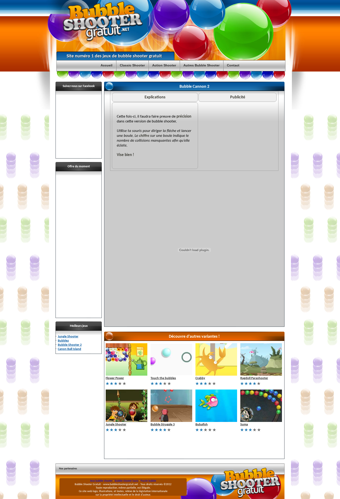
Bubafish (201, 424)
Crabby (200, 378)
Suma (244, 424)
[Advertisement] (78, 244)
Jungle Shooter (68, 336)
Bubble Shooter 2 (70, 345)
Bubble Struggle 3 (163, 424)
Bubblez (63, 341)
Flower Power (115, 378)
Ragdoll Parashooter (254, 378)
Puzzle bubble (148, 481)
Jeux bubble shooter (101, 481)
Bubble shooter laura (126, 481)
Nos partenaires (68, 468)
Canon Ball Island (69, 349)
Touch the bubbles (163, 378)
